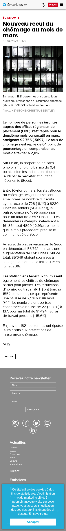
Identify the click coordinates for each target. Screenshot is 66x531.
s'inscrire (33, 409)
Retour (9, 356)
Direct (53, 5)
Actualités (18, 443)
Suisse (13, 450)
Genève (14, 447)
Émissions (18, 480)
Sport (12, 457)
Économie (15, 454)
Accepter (33, 521)
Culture (13, 460)
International (16, 464)
